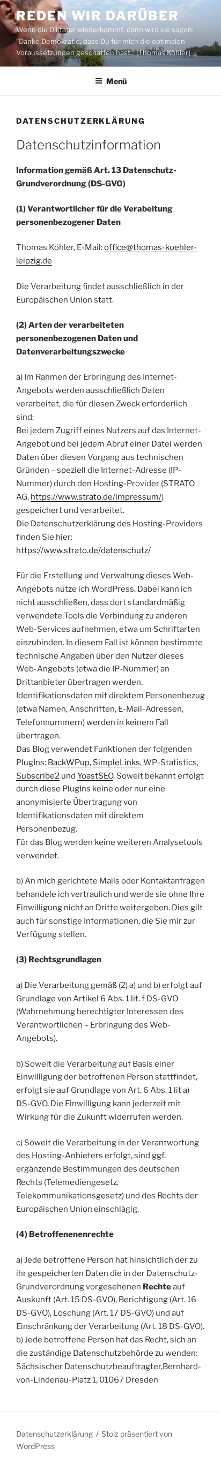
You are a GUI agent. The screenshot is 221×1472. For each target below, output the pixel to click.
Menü (116, 81)
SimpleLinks (116, 762)
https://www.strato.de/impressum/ (96, 497)
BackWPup (69, 762)
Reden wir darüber (97, 16)
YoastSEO (95, 776)
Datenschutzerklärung (54, 1433)
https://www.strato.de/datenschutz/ (83, 550)
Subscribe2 (38, 776)
